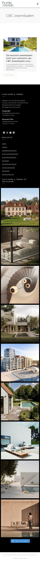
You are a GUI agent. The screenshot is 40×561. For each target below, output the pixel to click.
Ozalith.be (16, 558)
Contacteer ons (8, 174)
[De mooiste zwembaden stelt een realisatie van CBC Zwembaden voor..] (20, 44)
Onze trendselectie (9, 157)
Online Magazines (8, 167)
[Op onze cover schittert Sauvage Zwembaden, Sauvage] (20, 401)
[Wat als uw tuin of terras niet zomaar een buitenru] (20, 518)
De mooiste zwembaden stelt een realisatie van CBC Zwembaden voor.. (19, 58)
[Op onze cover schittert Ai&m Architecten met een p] (20, 285)
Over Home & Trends (9, 164)
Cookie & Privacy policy (21, 555)
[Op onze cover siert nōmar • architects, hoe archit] (20, 246)
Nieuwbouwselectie (9, 150)
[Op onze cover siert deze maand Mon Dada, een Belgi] (20, 479)
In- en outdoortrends (10, 154)
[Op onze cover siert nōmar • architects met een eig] (20, 324)
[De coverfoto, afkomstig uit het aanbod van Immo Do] (20, 207)
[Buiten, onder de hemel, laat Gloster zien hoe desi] (20, 440)
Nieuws (4, 147)
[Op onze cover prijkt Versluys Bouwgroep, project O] (20, 363)
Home (4, 144)
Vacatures (5, 171)
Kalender (5, 161)
